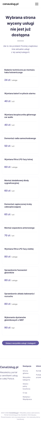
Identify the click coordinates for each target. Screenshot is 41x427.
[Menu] (36, 4)
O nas (25, 393)
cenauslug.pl (10, 4)
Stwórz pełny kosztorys (26, 386)
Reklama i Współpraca (27, 398)
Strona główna (25, 372)
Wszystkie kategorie (27, 378)
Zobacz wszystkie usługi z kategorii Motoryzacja (20, 343)
